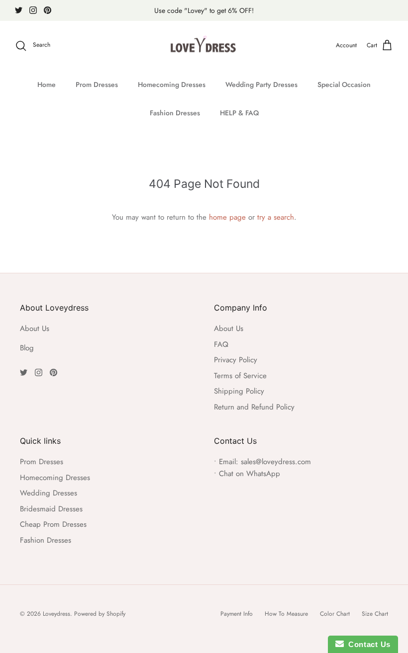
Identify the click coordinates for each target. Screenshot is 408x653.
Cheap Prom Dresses (53, 524)
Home (46, 84)
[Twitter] (18, 10)
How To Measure (286, 613)
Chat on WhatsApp (249, 473)
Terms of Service (240, 375)
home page (227, 217)
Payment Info (236, 613)
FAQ (221, 344)
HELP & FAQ (239, 113)
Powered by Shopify (99, 613)
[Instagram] (33, 10)
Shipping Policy (239, 391)
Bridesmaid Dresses (51, 508)
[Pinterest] (47, 10)
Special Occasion (344, 84)
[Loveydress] (204, 46)
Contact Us (367, 644)
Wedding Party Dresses (261, 84)
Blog (27, 347)
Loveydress (56, 613)
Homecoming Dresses (171, 84)
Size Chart (375, 613)
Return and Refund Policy (254, 407)
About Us (34, 328)
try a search (275, 217)
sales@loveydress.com (276, 461)
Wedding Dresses (48, 493)
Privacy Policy (235, 359)
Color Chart (335, 613)
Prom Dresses (97, 84)
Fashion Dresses (175, 113)
